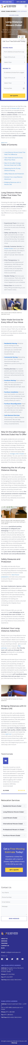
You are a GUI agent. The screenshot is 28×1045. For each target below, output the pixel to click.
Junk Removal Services (11, 415)
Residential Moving (10, 343)
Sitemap (14, 1043)
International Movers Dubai (13, 824)
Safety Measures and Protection (14, 174)
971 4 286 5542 (8, 1014)
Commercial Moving (10, 357)
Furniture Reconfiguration (12, 403)
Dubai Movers (11, 11)
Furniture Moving (10, 380)
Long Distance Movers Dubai (13, 812)
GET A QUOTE (14, 870)
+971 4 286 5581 (21, 2)
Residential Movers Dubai (12, 806)
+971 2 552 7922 (7, 2)
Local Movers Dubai (10, 818)
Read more (4, 142)
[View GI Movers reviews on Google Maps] (21, 38)
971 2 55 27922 (10, 974)
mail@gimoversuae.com (13, 952)
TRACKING (4, 943)
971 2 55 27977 (8, 977)
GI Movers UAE (14, 108)
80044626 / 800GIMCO (14, 979)
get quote (14, 95)
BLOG (3, 948)
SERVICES (4, 941)
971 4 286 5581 (10, 1012)
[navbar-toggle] (25, 6)
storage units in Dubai (17, 453)
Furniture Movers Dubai (11, 835)
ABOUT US (4, 938)
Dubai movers (8, 248)
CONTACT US (5, 945)
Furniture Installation (11, 392)
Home (3, 11)
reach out (8, 734)
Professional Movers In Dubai (13, 829)
